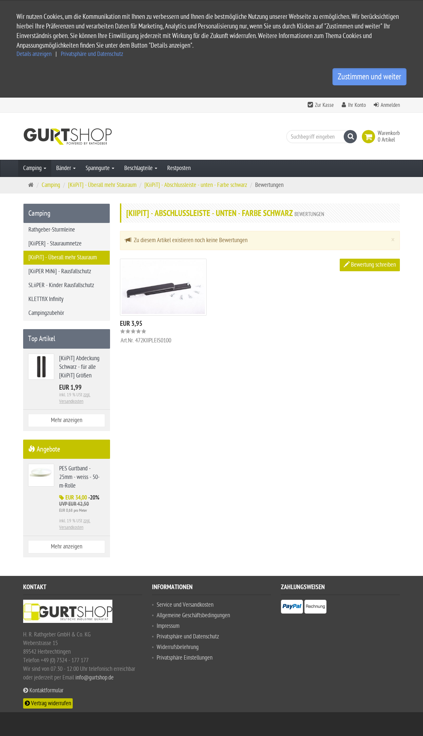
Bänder (64, 168)
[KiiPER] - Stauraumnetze (55, 243)
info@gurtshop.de (94, 677)
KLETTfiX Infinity (45, 299)
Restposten (179, 168)
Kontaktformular (45, 690)
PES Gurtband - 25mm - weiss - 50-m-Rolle (79, 477)
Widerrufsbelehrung (178, 647)
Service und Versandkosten (185, 604)
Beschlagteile (139, 168)
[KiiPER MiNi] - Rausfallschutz (59, 271)
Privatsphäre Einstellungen (184, 657)
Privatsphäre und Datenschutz (92, 54)
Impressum (168, 626)
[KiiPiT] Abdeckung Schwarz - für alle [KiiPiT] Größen (79, 367)
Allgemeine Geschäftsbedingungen (193, 615)
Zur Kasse (324, 105)
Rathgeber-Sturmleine (51, 229)
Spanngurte (98, 168)
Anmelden (390, 105)
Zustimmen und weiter (369, 76)
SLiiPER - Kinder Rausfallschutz (61, 285)
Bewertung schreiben (373, 264)
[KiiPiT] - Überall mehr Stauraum (62, 257)
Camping (33, 168)
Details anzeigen (34, 54)
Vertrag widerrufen (50, 703)
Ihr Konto (357, 105)
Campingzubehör (46, 313)
